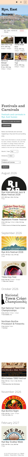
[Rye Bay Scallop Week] (14, 433)
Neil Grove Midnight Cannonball (4, 63)
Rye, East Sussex (9, 12)
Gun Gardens (6, 314)
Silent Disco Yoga (6, 44)
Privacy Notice (13, 455)
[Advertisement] (14, 86)
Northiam (5, 328)
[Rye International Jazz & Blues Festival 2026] (14, 183)
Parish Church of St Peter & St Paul (11, 225)
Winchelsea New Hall (8, 384)
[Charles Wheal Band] (21, 40)
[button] (25, 2)
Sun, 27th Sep (15, 254)
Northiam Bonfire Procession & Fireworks (12, 322)
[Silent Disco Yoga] (7, 40)
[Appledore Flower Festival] (14, 211)
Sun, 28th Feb (14, 444)
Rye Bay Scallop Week (12, 442)
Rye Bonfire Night (10, 411)
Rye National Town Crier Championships (13, 309)
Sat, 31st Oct (18, 381)
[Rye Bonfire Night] (14, 402)
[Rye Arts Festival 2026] (14, 243)
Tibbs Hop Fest (8, 277)
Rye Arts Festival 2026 (12, 252)
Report (21, 30)
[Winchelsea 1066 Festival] (14, 369)
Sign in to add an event (11, 121)
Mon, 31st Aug (14, 197)
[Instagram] (21, 2)
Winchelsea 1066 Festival (13, 378)
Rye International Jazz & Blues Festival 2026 (13, 193)
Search (5, 167)
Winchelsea (17, 384)
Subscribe (6, 125)
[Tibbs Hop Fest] (14, 268)
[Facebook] (17, 2)
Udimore (11, 281)
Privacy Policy (21, 455)
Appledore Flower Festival (14, 219)
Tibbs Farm (6, 281)
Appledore (23, 225)
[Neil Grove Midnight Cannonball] (7, 56)
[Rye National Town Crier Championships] (14, 299)
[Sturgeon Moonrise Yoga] (21, 56)
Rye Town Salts (7, 415)
